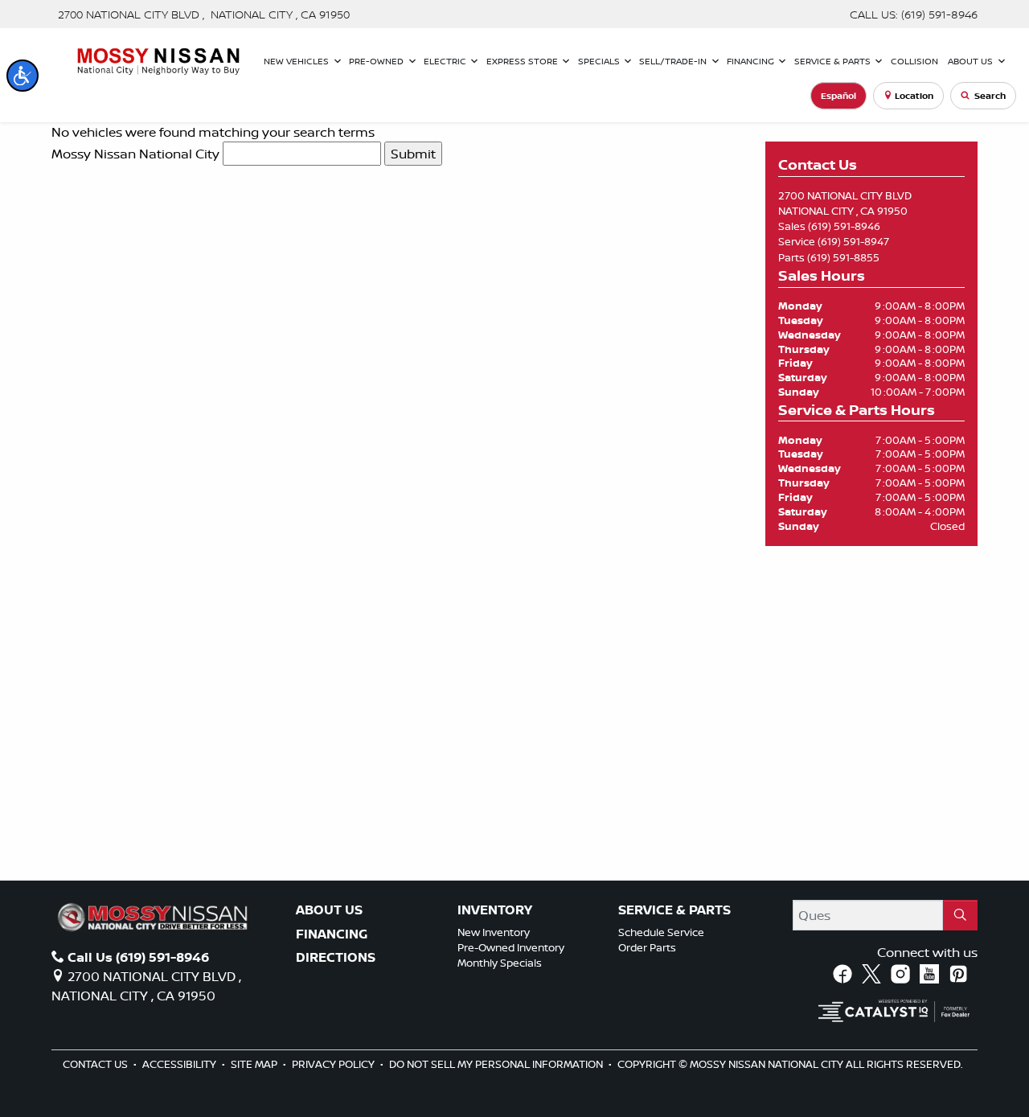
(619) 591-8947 (853, 241)
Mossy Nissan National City (135, 153)
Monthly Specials (499, 962)
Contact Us (96, 1064)
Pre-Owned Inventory (510, 947)
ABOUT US (329, 910)
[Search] (960, 915)
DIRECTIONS (335, 958)
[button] (22, 76)
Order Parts (647, 947)
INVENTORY (494, 910)
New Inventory (493, 932)
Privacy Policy (334, 1064)
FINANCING (331, 934)
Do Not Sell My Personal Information (497, 1064)
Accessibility (180, 1064)
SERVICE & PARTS (674, 910)
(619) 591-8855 (843, 257)
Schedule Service (661, 932)
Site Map (255, 1064)
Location (914, 95)
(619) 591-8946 (844, 226)
